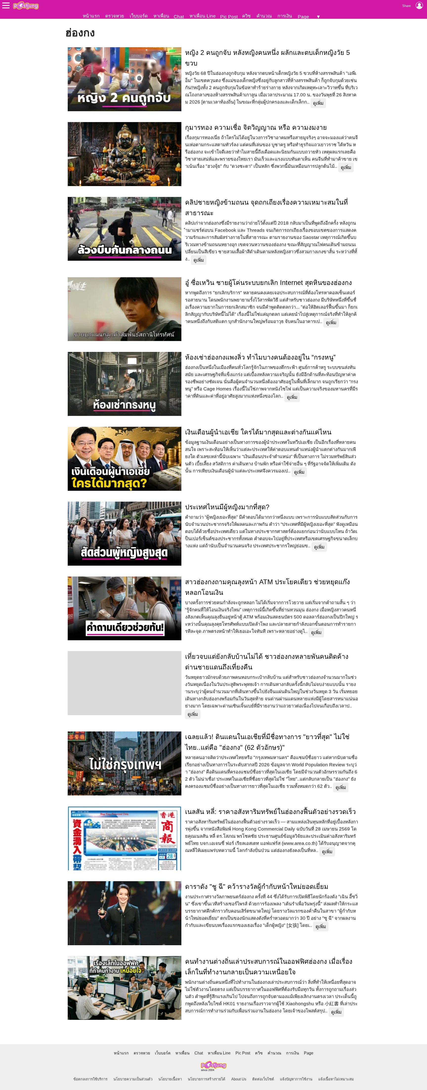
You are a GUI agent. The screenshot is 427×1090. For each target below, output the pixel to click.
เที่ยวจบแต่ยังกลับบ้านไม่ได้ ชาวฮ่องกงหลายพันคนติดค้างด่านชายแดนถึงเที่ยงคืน (266, 662)
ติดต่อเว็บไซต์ (263, 1079)
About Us (238, 1079)
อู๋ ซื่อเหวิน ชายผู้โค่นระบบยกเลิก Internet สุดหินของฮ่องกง (268, 282)
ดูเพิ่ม (318, 103)
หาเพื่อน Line (203, 16)
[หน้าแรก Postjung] (26, 5)
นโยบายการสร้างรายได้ (206, 1079)
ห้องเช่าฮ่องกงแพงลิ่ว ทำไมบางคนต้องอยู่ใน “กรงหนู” (260, 357)
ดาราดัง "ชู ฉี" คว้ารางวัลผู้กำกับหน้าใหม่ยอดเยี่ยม (256, 886)
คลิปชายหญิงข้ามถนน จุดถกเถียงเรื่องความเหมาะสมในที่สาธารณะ (266, 208)
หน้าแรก (91, 16)
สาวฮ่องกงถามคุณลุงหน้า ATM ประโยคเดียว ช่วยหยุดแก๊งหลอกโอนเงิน (267, 587)
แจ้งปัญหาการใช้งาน (296, 1079)
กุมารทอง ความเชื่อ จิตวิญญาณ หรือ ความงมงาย (256, 127)
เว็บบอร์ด (139, 16)
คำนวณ (264, 16)
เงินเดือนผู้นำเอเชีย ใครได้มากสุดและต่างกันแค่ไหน (258, 432)
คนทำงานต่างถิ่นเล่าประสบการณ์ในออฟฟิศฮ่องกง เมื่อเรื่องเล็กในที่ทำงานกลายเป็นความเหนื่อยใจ (268, 967)
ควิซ (246, 16)
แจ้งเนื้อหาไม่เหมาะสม (336, 1079)
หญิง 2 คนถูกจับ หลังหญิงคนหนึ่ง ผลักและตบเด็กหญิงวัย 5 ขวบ (267, 58)
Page (303, 16)
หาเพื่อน (161, 16)
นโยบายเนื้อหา (170, 1079)
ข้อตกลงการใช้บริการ (90, 1079)
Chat (179, 16)
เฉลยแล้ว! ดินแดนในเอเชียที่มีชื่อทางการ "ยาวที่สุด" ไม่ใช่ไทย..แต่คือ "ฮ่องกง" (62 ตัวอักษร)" (267, 742)
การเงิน (285, 16)
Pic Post (229, 16)
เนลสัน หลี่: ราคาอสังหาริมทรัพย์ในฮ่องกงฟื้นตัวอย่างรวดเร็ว (270, 811)
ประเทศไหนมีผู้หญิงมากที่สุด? (227, 507)
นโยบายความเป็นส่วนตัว (132, 1079)
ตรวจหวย (114, 16)
